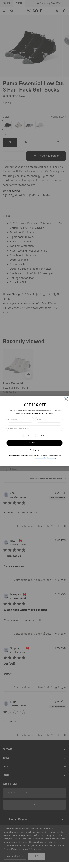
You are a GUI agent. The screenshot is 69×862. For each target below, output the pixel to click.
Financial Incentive (40, 458)
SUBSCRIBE (34, 443)
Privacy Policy (51, 458)
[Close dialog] (66, 399)
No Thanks (34, 450)
